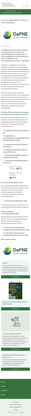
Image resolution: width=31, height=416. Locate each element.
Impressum (15, 402)
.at (12, 65)
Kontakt (7, 394)
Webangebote (8, 390)
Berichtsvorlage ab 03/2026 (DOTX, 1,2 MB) (16, 200)
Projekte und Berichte (10, 11)
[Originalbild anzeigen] (15, 168)
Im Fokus (7, 386)
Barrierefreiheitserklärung (15, 407)
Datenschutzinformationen (15, 404)
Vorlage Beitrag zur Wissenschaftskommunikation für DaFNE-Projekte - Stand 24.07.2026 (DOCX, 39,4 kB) (16, 138)
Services (7, 382)
